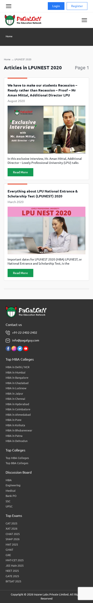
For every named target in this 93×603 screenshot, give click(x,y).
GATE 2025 (12, 576)
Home (9, 36)
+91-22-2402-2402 (24, 332)
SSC (8, 501)
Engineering (13, 485)
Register (77, 6)
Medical (11, 490)
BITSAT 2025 (13, 581)
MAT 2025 (12, 544)
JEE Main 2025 (15, 565)
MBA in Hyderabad (17, 404)
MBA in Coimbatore (18, 409)
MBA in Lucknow (16, 388)
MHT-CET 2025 (15, 560)
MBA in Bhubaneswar (19, 430)
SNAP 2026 (12, 539)
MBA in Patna (14, 435)
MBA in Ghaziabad (17, 382)
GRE (8, 554)
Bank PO (11, 495)
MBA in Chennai (15, 398)
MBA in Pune (13, 419)
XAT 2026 (11, 528)
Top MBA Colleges (17, 457)
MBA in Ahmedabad (18, 414)
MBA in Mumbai (15, 372)
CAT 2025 (11, 523)
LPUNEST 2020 (23, 59)
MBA (9, 480)
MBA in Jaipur (14, 393)
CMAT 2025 (13, 533)
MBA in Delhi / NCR (17, 367)
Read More (20, 172)
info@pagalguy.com (25, 340)
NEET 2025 (12, 570)
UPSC (9, 506)
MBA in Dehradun (16, 440)
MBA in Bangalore (17, 377)
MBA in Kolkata (15, 425)
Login (56, 6)
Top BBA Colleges (17, 463)
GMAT (9, 549)
